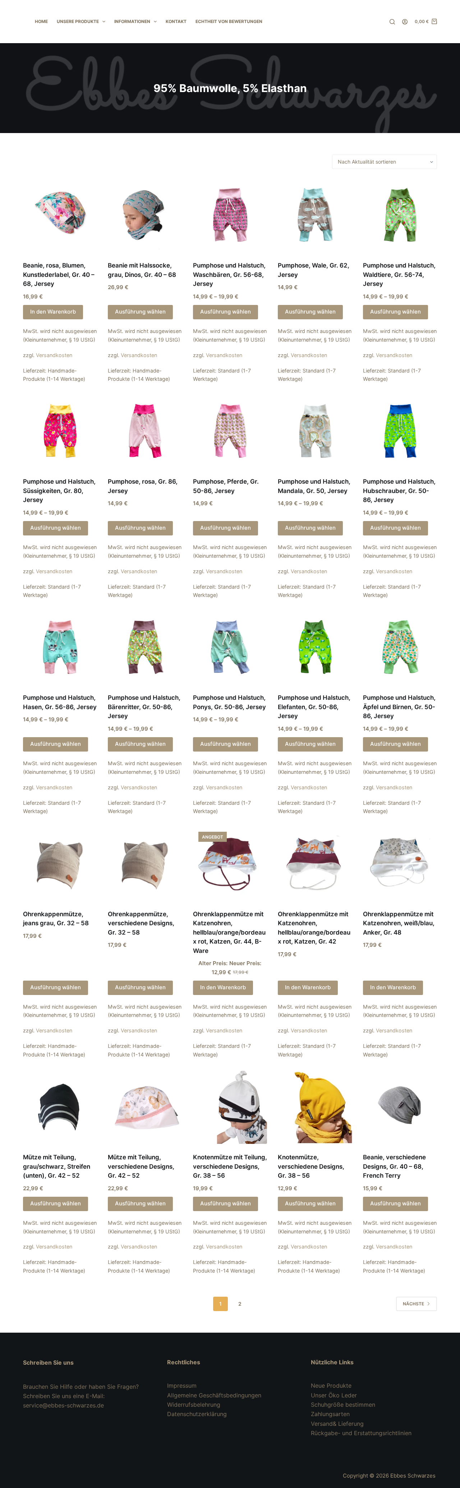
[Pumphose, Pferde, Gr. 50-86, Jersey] (230, 431)
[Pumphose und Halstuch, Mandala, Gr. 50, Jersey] (315, 431)
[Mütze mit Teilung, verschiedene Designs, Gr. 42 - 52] (145, 1107)
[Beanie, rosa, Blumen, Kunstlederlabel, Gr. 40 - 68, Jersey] (60, 215)
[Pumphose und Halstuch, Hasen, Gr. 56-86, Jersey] (60, 647)
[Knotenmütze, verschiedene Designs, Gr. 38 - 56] (315, 1107)
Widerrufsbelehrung (193, 1404)
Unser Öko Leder (334, 1395)
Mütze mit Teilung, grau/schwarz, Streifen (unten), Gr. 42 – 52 (56, 1166)
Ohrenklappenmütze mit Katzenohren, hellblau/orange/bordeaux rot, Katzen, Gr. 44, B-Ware (229, 932)
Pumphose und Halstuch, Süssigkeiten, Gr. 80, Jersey (59, 490)
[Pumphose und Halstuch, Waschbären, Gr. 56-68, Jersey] (230, 215)
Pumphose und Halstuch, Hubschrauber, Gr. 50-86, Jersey (399, 490)
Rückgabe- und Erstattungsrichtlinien (361, 1433)
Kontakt (176, 21)
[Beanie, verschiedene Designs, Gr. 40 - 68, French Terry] (400, 1107)
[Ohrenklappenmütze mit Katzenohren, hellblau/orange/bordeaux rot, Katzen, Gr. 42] (315, 863)
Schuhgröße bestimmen (343, 1404)
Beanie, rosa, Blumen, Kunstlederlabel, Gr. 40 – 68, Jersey (59, 274)
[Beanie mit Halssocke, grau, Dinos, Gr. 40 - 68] (145, 215)
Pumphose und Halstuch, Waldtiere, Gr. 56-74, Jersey (399, 274)
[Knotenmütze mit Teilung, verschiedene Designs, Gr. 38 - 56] (230, 1107)
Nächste (413, 1303)
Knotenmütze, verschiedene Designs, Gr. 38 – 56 (311, 1166)
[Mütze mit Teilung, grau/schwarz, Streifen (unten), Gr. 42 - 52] (60, 1107)
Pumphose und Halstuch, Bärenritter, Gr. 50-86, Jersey (144, 707)
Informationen (132, 21)
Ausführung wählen (140, 311)
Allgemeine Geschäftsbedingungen (214, 1395)
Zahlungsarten (330, 1414)
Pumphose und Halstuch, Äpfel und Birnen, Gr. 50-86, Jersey (399, 707)
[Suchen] (392, 21)
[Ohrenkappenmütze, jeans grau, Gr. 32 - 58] (60, 863)
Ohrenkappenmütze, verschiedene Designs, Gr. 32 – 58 (141, 923)
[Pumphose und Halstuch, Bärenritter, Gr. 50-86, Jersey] (145, 647)
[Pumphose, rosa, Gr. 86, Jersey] (145, 431)
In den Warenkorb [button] (53, 311)
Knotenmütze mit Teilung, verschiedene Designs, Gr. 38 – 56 (230, 1166)
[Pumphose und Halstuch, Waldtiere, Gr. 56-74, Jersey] (400, 215)
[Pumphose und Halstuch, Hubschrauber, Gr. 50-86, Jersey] (400, 431)
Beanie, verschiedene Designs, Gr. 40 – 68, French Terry (394, 1166)
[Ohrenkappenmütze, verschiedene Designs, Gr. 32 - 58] (145, 863)
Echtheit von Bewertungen (229, 21)
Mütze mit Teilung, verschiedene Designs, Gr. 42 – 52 (141, 1166)
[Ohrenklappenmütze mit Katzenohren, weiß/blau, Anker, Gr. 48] (400, 863)
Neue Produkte (331, 1385)
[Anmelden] (405, 21)
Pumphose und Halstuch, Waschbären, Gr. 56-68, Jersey (229, 274)
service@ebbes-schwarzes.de (63, 1405)
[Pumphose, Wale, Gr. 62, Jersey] (315, 215)
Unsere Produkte (78, 21)
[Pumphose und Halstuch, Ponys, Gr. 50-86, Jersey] (230, 647)
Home (41, 21)
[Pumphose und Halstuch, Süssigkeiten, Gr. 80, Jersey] (60, 431)
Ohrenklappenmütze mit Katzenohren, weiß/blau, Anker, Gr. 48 (398, 923)
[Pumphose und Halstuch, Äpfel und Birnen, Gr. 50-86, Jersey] (400, 647)
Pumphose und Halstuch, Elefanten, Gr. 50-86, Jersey (314, 707)
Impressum (182, 1385)
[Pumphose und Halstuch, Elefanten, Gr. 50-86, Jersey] (315, 647)
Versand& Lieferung (337, 1423)
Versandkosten (54, 355)
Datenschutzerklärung (197, 1414)
